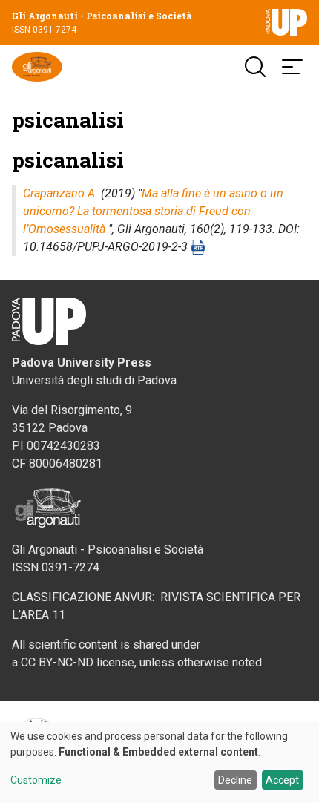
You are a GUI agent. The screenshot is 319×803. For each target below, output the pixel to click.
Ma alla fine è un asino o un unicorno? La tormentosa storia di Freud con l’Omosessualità (153, 211)
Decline (235, 780)
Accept (282, 780)
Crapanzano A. (60, 193)
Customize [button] (36, 780)
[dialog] (159, 762)
